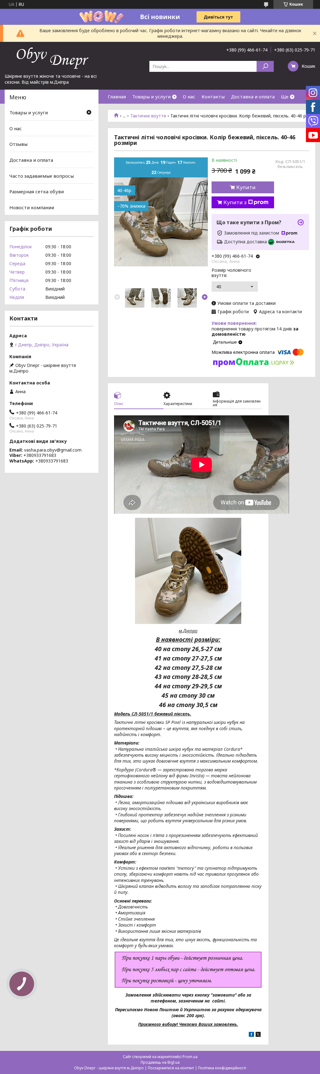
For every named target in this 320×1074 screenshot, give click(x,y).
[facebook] (251, 1035)
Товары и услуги (151, 96)
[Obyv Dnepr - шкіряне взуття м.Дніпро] (51, 57)
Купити (246, 187)
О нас (189, 96)
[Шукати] (265, 66)
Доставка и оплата (253, 96)
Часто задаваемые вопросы (41, 175)
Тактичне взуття (148, 116)
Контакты (213, 96)
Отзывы (18, 144)
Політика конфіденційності (222, 1068)
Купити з (235, 202)
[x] (258, 1035)
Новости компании (31, 207)
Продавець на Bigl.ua (160, 1062)
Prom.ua (190, 1056)
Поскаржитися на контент (171, 1068)
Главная (117, 96)
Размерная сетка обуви (36, 191)
